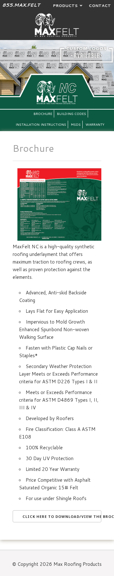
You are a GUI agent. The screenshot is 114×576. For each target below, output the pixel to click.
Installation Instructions (41, 124)
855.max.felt (21, 5)
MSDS (76, 124)
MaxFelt (57, 25)
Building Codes (71, 113)
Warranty (95, 124)
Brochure (43, 113)
